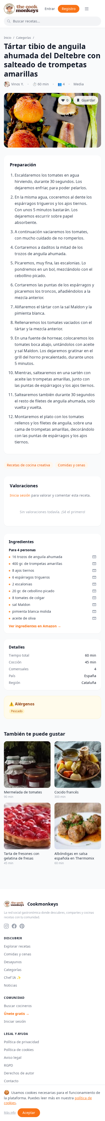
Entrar (50, 8)
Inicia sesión (20, 495)
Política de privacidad (21, 1042)
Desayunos (13, 962)
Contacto (11, 1081)
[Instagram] (6, 926)
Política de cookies (19, 1049)
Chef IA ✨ (12, 977)
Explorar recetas (17, 946)
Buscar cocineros (18, 1005)
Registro (68, 8)
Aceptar (28, 1112)
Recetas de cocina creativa (28, 465)
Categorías (23, 38)
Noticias (10, 985)
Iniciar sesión (15, 1021)
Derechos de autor (19, 1073)
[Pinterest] (22, 926)
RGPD (8, 1065)
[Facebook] (14, 926)
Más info (10, 1113)
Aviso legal (12, 1057)
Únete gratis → (16, 1013)
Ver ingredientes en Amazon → (35, 626)
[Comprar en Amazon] (94, 557)
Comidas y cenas (71, 465)
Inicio (7, 38)
